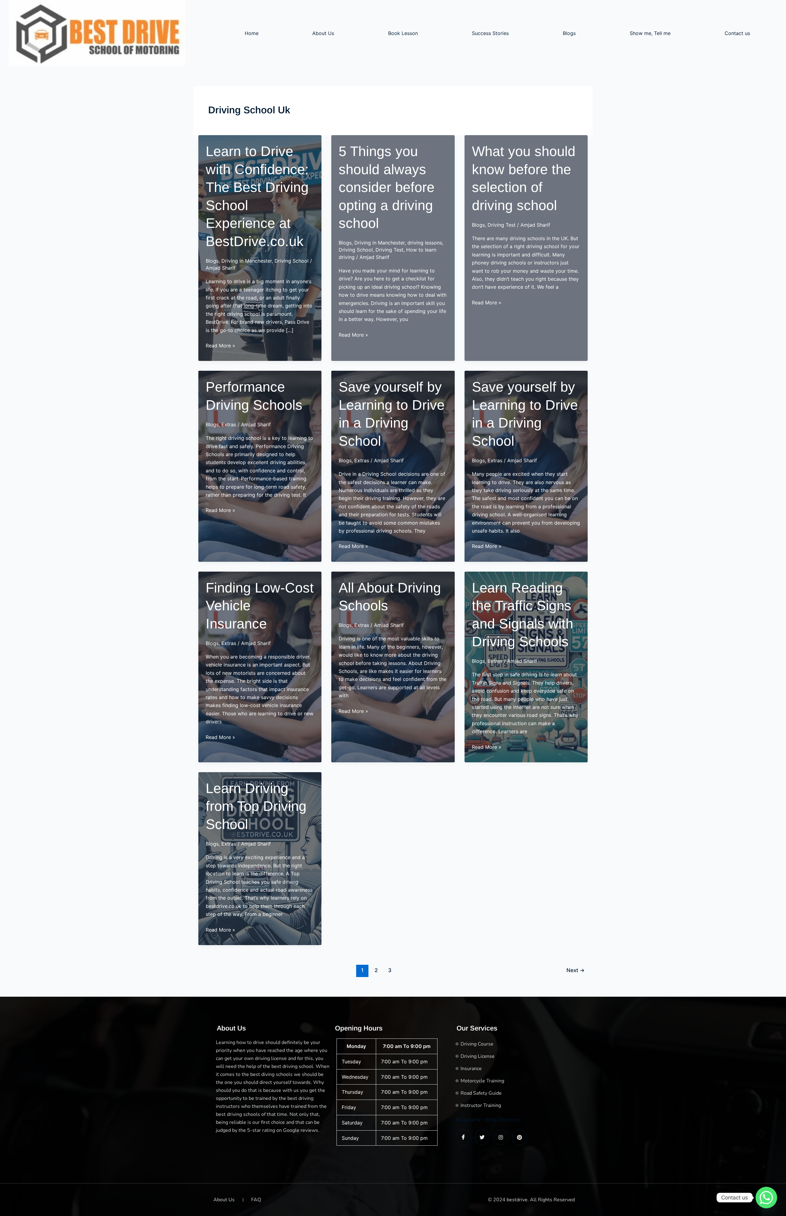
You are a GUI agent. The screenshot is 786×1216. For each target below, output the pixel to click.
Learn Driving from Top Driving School (256, 806)
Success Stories (490, 33)
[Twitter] (482, 1137)
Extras (228, 424)
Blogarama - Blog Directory (487, 1119)
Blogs (569, 33)
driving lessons (424, 243)
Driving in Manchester (246, 261)
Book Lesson (403, 33)
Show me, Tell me (650, 33)
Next (575, 970)
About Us (323, 33)
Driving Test (389, 250)
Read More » (220, 346)
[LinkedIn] (500, 1137)
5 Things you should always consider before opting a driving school (386, 187)
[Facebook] (463, 1137)
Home (252, 33)
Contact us (737, 33)
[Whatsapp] (766, 1197)
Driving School (291, 261)
